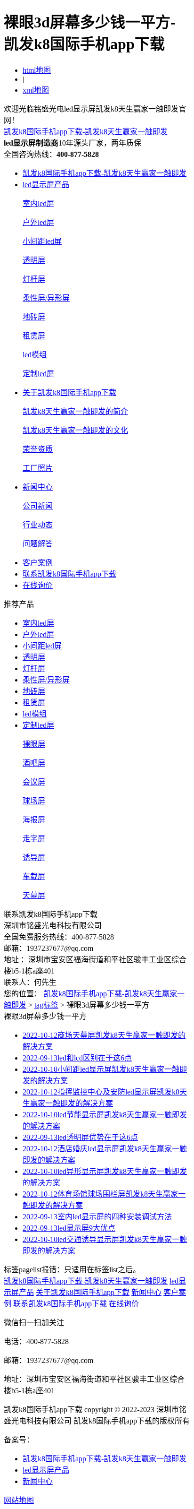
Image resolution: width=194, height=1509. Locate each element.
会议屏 (34, 782)
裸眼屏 (34, 744)
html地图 (37, 70)
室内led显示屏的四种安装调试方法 (97, 1217)
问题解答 (38, 544)
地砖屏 (34, 317)
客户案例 (38, 563)
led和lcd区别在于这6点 (77, 1058)
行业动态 (38, 525)
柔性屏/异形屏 (46, 298)
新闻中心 (38, 487)
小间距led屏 (42, 241)
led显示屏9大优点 (69, 1228)
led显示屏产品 (46, 185)
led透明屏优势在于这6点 (80, 1137)
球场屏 (34, 801)
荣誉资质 (38, 449)
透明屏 (34, 260)
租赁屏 (34, 336)
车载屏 (34, 876)
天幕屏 (34, 895)
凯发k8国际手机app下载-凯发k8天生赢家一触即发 (86, 132)
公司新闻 (38, 506)
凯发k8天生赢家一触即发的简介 (75, 411)
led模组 (35, 355)
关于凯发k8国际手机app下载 (69, 392)
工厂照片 (38, 468)
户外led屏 (38, 222)
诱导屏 (34, 858)
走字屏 (34, 839)
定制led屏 (38, 374)
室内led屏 (38, 203)
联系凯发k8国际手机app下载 (69, 574)
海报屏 (34, 820)
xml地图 (36, 90)
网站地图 (19, 1500)
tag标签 (46, 1005)
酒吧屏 (34, 763)
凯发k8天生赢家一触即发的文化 (75, 430)
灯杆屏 (34, 279)
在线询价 (38, 585)
